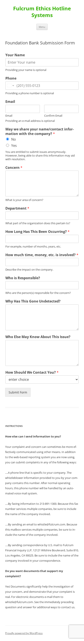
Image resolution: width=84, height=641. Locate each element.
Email (10, 101)
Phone (10, 78)
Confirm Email (53, 116)
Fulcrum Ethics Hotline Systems (42, 12)
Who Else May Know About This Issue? (37, 337)
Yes (14, 145)
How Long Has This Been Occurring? (37, 231)
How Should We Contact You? (32, 372)
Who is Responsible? (22, 278)
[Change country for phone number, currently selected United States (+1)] (10, 85)
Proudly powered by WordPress (24, 633)
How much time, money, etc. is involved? (41, 255)
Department (17, 208)
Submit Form (18, 392)
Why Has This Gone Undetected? (33, 301)
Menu (42, 26)
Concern (13, 167)
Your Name (15, 55)
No (13, 139)
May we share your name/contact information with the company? (39, 131)
